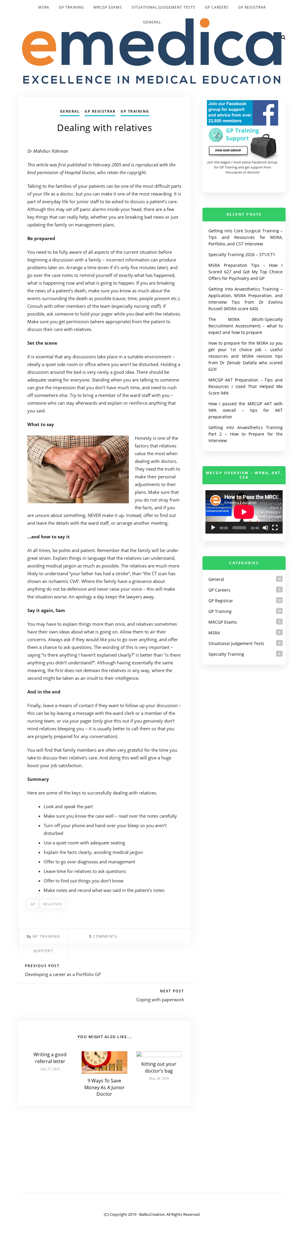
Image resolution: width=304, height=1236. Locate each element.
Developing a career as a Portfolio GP (63, 974)
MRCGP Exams (108, 7)
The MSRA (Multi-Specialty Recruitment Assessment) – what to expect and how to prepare (245, 325)
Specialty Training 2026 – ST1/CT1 (241, 254)
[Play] (213, 528)
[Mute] (265, 528)
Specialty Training (226, 654)
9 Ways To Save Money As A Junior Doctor (104, 1087)
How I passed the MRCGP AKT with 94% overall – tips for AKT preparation (245, 410)
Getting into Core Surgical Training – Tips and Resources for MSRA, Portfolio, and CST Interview (245, 237)
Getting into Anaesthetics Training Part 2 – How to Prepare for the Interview (245, 434)
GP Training (71, 7)
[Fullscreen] (275, 528)
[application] (244, 512)
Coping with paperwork (160, 999)
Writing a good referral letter (50, 1057)
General (152, 22)
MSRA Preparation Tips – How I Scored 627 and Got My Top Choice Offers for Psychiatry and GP (245, 271)
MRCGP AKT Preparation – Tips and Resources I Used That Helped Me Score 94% (245, 386)
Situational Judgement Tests (163, 7)
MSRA (43, 7)
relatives (52, 904)
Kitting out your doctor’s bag (158, 1067)
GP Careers (217, 7)
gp (32, 904)
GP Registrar (252, 7)
